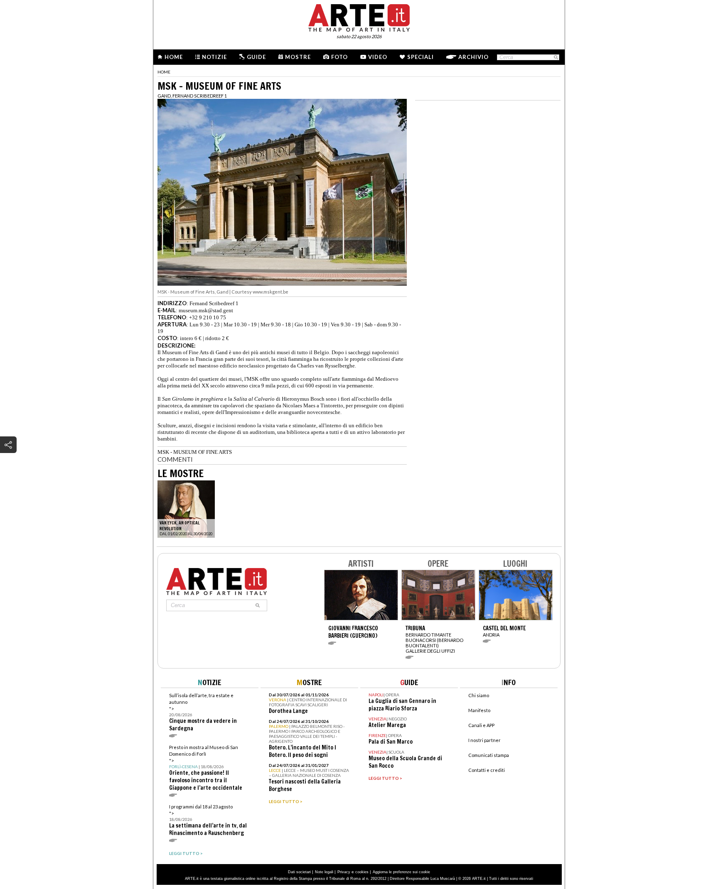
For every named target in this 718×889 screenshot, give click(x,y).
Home (174, 57)
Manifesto (479, 710)
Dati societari (299, 872)
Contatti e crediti (486, 770)
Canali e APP (481, 725)
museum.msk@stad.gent (206, 310)
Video (377, 57)
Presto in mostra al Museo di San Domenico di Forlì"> (205, 768)
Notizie (214, 57)
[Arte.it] (359, 17)
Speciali (420, 57)
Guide (256, 57)
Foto (339, 57)
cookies (362, 872)
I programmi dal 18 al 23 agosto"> (208, 820)
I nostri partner (484, 740)
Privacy (343, 872)
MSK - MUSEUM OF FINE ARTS (194, 452)
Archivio (473, 57)
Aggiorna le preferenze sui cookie (401, 872)
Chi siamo (478, 695)
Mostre (298, 57)
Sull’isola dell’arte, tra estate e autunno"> (203, 712)
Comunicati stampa (488, 755)
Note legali (324, 872)
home (163, 71)
